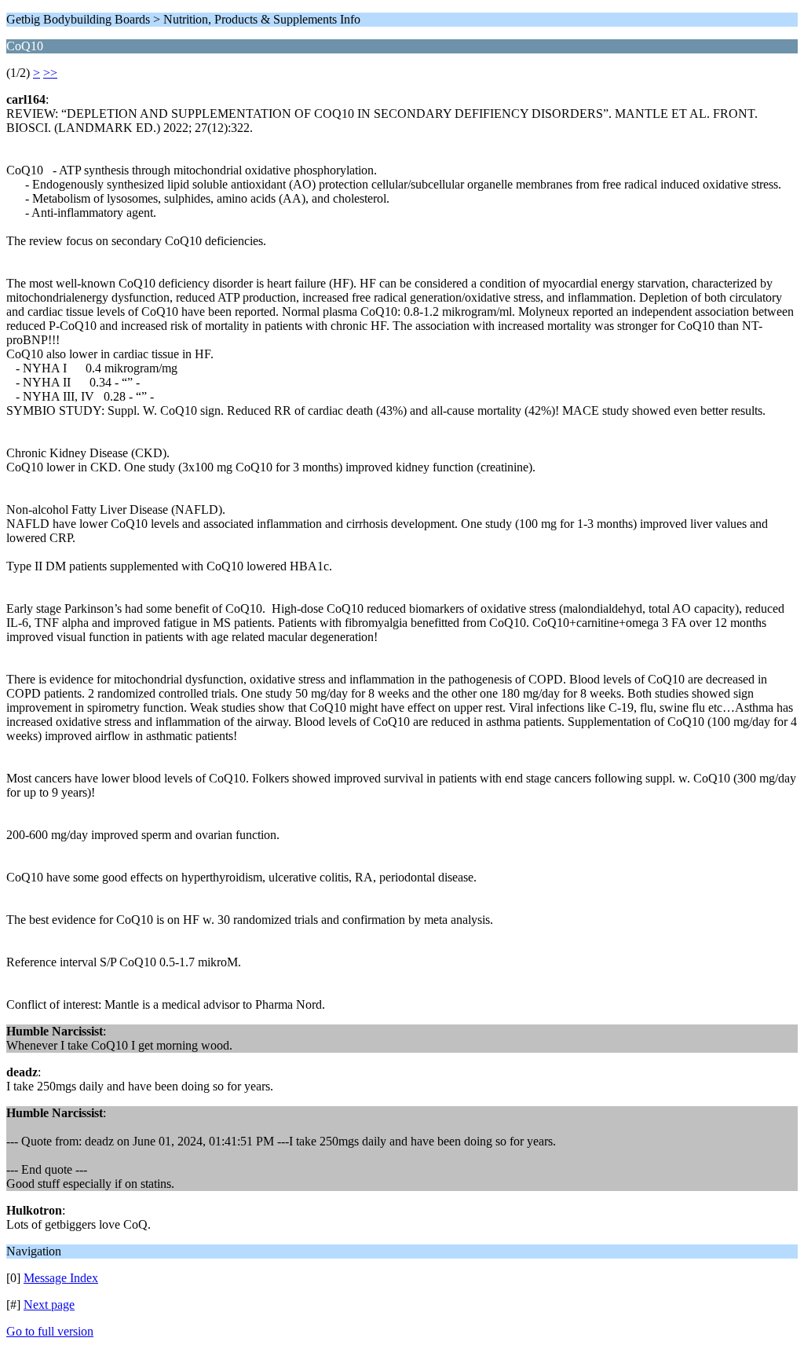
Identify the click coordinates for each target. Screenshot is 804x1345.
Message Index (61, 1278)
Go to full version (49, 1331)
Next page (49, 1304)
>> (50, 72)
